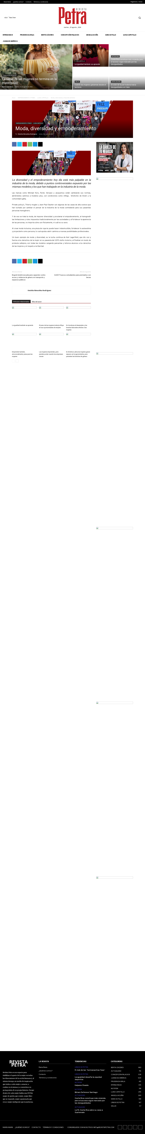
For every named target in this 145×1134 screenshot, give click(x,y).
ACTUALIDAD (115, 56)
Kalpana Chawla (81, 1085)
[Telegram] (35, 144)
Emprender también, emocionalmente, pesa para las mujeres (22, 354)
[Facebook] (117, 17)
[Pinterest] (24, 144)
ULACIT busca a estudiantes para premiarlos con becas (72, 276)
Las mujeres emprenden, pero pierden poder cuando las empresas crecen (51, 354)
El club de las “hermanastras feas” (90, 1070)
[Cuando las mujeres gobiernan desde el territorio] (91, 78)
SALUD (77, 81)
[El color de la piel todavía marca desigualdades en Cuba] (127, 78)
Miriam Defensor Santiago (86, 1092)
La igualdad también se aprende (22, 325)
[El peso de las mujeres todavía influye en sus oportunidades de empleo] (51, 314)
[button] (139, 17)
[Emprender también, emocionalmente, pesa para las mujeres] (24, 341)
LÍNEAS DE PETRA (81, 1067)
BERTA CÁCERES (116, 81)
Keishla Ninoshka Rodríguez (27, 134)
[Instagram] (122, 17)
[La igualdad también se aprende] (91, 55)
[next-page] (17, 361)
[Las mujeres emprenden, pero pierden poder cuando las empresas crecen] (51, 341)
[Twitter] (130, 17)
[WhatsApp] (30, 144)
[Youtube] (134, 17)
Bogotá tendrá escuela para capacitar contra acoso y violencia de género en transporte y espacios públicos (28, 277)
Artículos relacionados (21, 302)
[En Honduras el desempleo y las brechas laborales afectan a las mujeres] (78, 314)
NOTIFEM (78, 1082)
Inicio (13, 98)
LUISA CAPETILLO (80, 61)
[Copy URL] (40, 144)
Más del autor (37, 302)
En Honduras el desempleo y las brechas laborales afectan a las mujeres (76, 327)
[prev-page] (13, 361)
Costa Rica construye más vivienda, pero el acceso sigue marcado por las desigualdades (90, 1100)
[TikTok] (126, 17)
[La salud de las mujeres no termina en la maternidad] (36, 67)
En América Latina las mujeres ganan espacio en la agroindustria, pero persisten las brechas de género (78, 354)
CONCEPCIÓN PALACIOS (9, 75)
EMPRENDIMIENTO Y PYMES (26, 98)
